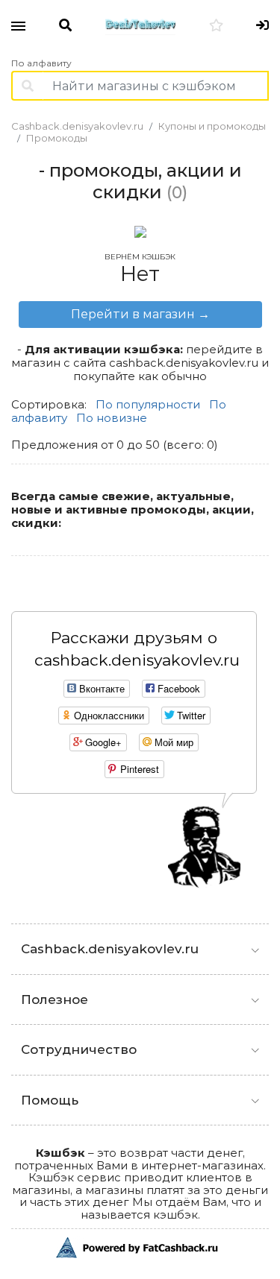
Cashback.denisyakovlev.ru (77, 126)
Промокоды (56, 138)
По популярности (148, 404)
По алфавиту (41, 63)
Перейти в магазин (140, 314)
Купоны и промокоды (212, 126)
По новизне (111, 418)
